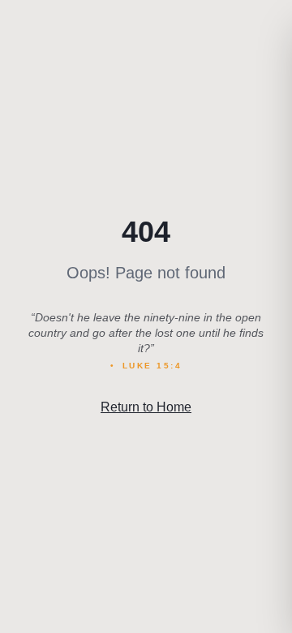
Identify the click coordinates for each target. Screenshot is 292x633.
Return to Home (146, 407)
